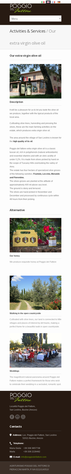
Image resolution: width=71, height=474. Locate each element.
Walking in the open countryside (25, 313)
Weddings (14, 371)
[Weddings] (35, 350)
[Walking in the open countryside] (35, 293)
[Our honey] (35, 235)
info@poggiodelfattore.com (33, 457)
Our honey (15, 256)
